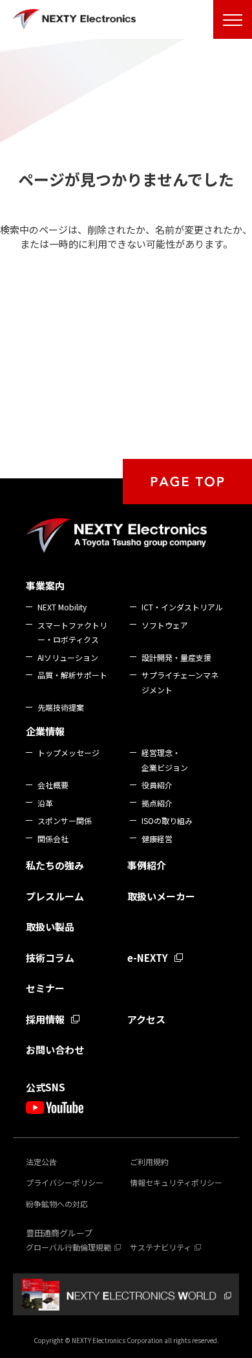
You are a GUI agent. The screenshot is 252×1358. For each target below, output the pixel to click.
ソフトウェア (165, 624)
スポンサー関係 (64, 820)
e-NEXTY (147, 957)
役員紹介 (157, 784)
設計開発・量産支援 (176, 657)
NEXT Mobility (62, 606)
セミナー (45, 988)
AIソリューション (67, 657)
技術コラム (50, 957)
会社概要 (52, 784)
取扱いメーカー (161, 896)
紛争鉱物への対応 (57, 1203)
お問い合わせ (55, 1049)
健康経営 (157, 838)
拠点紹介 (157, 802)
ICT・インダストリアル (182, 606)
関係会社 (52, 838)
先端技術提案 (60, 707)
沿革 (45, 802)
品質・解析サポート (72, 674)
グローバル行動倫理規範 (68, 1246)
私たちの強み (55, 865)
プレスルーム (55, 896)
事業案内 (45, 585)
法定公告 (41, 1161)
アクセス (146, 1019)
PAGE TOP (187, 481)
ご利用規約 (149, 1161)
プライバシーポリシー (64, 1182)
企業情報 (45, 731)
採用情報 (45, 1019)
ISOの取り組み (167, 820)
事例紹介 (146, 865)
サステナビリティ (160, 1246)
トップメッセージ (68, 752)
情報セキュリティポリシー (176, 1182)
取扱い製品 (50, 926)
